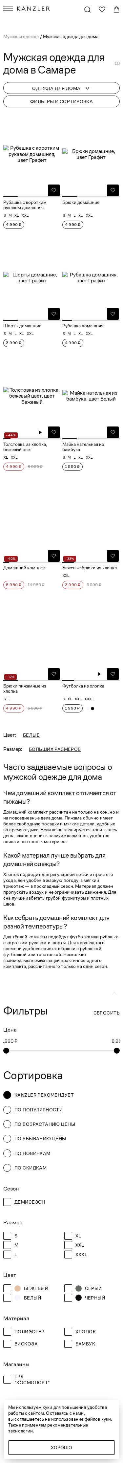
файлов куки (98, 1419)
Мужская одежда (21, 36)
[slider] (6, 1051)
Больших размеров (55, 749)
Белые (31, 735)
